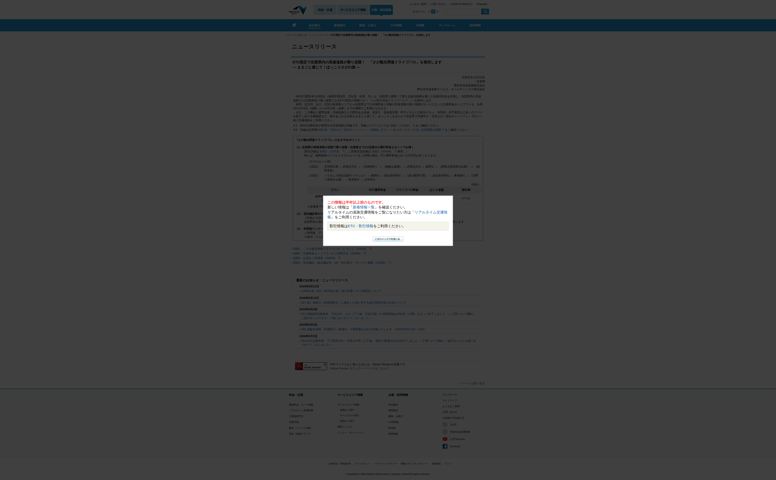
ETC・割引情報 (360, 226)
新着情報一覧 (364, 207)
